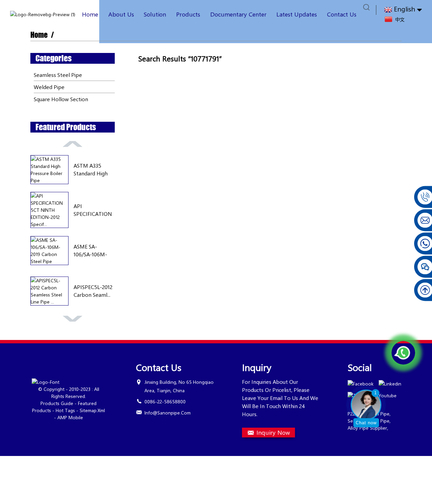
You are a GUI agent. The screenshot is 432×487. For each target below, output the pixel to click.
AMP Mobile (70, 417)
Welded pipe (49, 86)
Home (90, 14)
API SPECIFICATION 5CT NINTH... (93, 210)
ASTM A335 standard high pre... (91, 169)
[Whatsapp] (403, 353)
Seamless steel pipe (58, 74)
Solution (155, 14)
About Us (121, 14)
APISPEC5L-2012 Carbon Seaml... (93, 290)
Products (188, 14)
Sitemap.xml (92, 410)
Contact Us (341, 14)
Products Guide (56, 403)
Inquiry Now (273, 432)
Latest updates (296, 14)
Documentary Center (238, 14)
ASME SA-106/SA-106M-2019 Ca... (90, 250)
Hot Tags (65, 410)
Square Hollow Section (61, 99)
